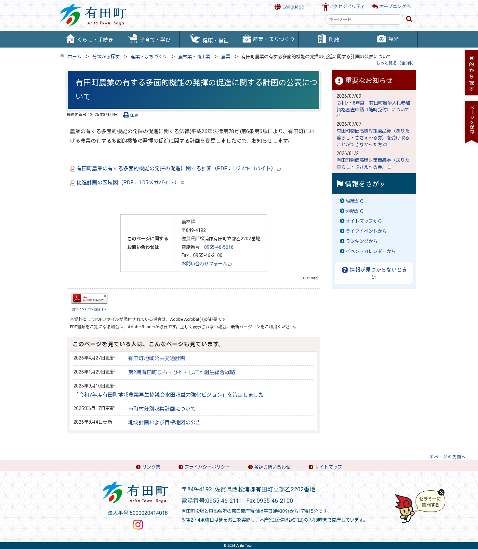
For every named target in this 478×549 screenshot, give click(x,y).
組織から (355, 201)
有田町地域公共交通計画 (156, 358)
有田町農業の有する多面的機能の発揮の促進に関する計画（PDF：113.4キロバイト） (176, 168)
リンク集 (151, 467)
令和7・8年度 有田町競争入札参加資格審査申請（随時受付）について (374, 106)
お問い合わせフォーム (204, 264)
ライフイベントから (366, 231)
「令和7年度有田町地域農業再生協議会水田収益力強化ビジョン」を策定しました (168, 395)
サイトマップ (328, 467)
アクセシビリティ (347, 6)
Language (292, 7)
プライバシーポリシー (207, 467)
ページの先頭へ (450, 457)
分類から (355, 211)
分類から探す (106, 57)
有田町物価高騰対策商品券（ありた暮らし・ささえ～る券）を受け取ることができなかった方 (373, 138)
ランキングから (362, 241)
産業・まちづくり (149, 57)
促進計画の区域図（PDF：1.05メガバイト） (128, 182)
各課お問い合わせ (272, 467)
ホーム (74, 57)
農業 (225, 57)
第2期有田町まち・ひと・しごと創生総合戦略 (181, 372)
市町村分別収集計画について (162, 409)
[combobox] (364, 19)
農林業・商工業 (194, 57)
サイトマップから (364, 221)
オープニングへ (394, 6)
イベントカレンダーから (371, 251)
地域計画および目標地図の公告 (164, 422)
